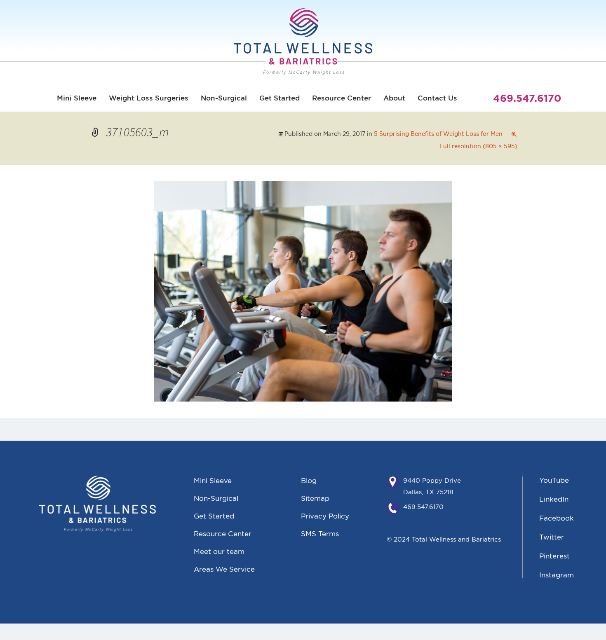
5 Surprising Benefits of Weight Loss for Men (438, 134)
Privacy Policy (325, 516)
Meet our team (219, 551)
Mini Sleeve (76, 98)
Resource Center (341, 98)
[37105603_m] (303, 290)
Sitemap (315, 498)
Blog (309, 480)
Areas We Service (224, 569)
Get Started (279, 98)
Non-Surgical (224, 98)
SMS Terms (320, 533)
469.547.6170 (423, 507)
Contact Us (437, 98)
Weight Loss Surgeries (148, 98)
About (394, 98)
